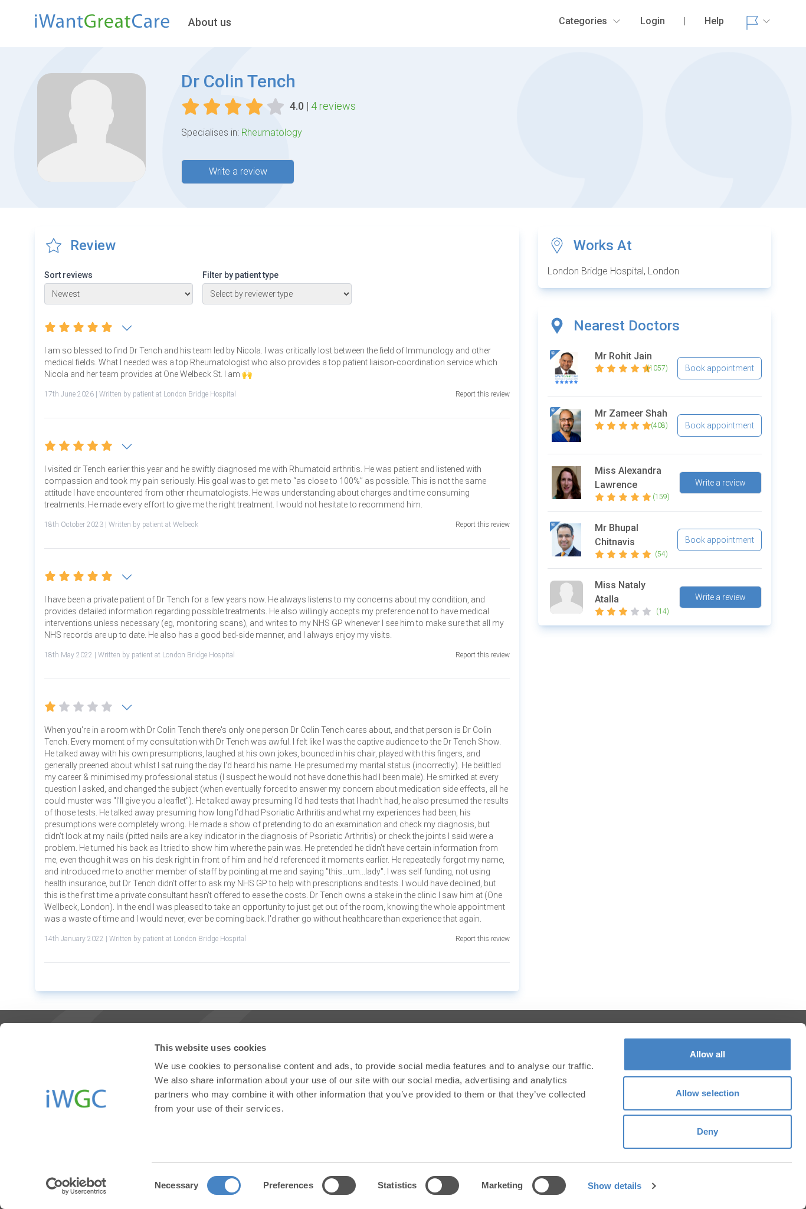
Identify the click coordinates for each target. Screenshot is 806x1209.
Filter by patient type (240, 275)
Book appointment (719, 368)
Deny (707, 1131)
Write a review (238, 171)
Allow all (708, 1054)
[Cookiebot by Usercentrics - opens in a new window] (76, 1186)
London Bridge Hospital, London (613, 271)
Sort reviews (68, 275)
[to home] (102, 26)
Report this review (483, 394)
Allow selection (708, 1093)
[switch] (339, 1185)
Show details (614, 1186)
